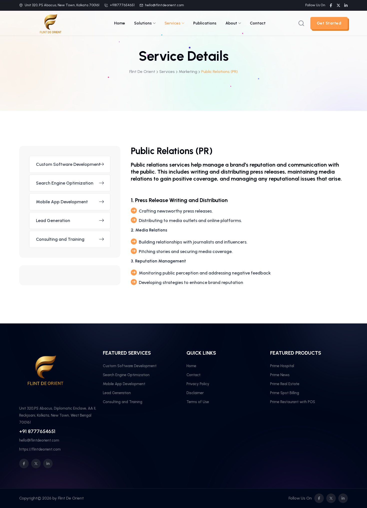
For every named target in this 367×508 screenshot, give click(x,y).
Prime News (280, 375)
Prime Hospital (282, 366)
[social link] (331, 5)
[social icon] (24, 463)
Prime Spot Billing (284, 393)
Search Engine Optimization (64, 183)
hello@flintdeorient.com (164, 5)
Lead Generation (53, 220)
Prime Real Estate (284, 384)
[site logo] (50, 32)
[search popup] (301, 23)
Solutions (143, 23)
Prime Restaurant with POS (292, 402)
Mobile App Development (62, 202)
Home (119, 23)
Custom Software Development (68, 164)
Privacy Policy (197, 384)
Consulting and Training (60, 239)
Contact (258, 23)
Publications (204, 23)
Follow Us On (315, 5)
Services (173, 23)
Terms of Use (197, 402)
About (231, 23)
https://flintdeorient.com (40, 449)
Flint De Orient (71, 498)
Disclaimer (195, 393)
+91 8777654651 (37, 431)
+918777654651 (122, 5)
